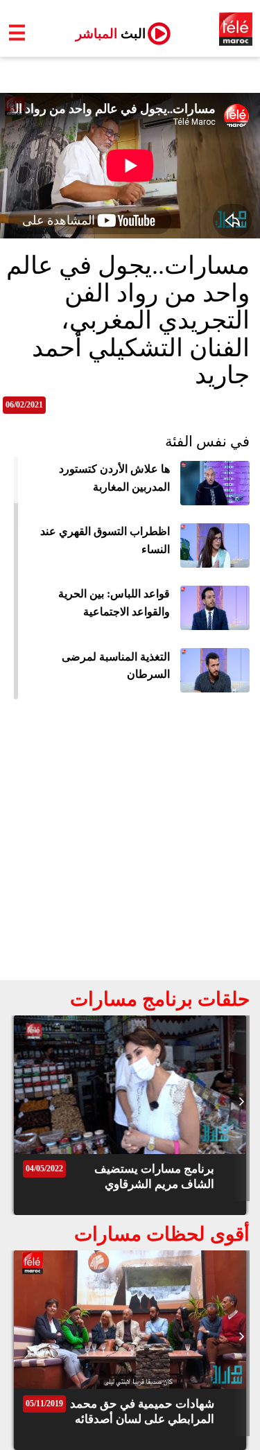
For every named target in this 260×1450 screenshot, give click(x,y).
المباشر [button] (105, 33)
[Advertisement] (130, 843)
